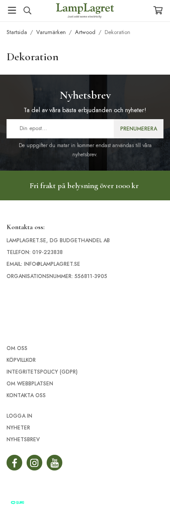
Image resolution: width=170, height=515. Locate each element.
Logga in (19, 416)
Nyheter (18, 428)
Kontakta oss (26, 395)
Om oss (17, 348)
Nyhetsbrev (23, 439)
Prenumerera (138, 129)
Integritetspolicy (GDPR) (42, 372)
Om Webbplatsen (30, 384)
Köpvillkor (21, 360)
